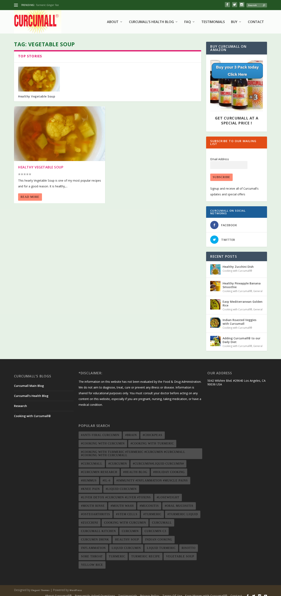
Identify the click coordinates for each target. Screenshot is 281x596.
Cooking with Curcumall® (237, 270)
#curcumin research (99, 472)
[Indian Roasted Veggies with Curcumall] (215, 323)
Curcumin (130, 531)
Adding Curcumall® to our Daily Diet (241, 340)
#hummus (89, 480)
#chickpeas (152, 435)
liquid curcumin (126, 548)
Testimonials (213, 22)
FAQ (187, 22)
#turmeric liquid (182, 514)
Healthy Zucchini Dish (48, 5)
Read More (30, 196)
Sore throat (92, 556)
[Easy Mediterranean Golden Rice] (215, 304)
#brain (131, 435)
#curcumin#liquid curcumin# (158, 463)
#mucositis (149, 505)
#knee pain (90, 488)
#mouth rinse (93, 505)
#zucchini (89, 522)
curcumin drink (95, 539)
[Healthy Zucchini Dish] (215, 269)
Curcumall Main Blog (29, 386)
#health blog (135, 472)
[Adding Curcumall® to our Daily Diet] (215, 341)
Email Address (219, 159)
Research (20, 406)
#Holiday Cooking (169, 472)
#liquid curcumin (121, 488)
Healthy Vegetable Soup (36, 96)
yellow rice (92, 564)
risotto (188, 548)
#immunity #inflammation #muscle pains (152, 480)
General (257, 291)
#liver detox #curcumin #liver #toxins (116, 497)
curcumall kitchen (98, 531)
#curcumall (91, 463)
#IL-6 (106, 480)
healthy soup (127, 539)
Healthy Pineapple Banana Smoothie (242, 285)
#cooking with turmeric (152, 443)
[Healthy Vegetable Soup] (39, 79)
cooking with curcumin (125, 522)
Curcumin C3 (155, 531)
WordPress (76, 590)
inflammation (93, 548)
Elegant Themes (40, 590)
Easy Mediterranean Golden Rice (242, 303)
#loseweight (168, 497)
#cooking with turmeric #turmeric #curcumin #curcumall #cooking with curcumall (133, 453)
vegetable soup (180, 556)
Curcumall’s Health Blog (151, 22)
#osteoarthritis (95, 514)
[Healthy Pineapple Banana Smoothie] (215, 286)
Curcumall (162, 522)
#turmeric (152, 514)
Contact (256, 22)
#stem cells (126, 514)
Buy (234, 22)
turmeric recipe (145, 556)
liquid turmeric (161, 548)
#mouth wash (122, 505)
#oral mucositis (179, 505)
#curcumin (117, 463)
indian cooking (158, 539)
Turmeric (117, 556)
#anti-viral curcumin (100, 435)
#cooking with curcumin (103, 443)
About (112, 22)
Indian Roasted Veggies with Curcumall (239, 322)
